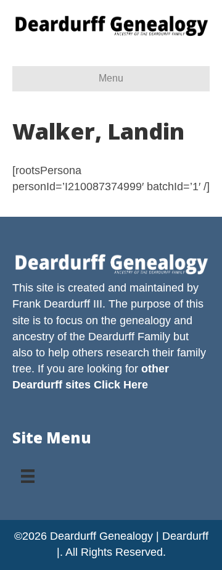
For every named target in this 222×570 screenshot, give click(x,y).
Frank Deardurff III (57, 304)
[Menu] (27, 472)
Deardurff (111, 336)
